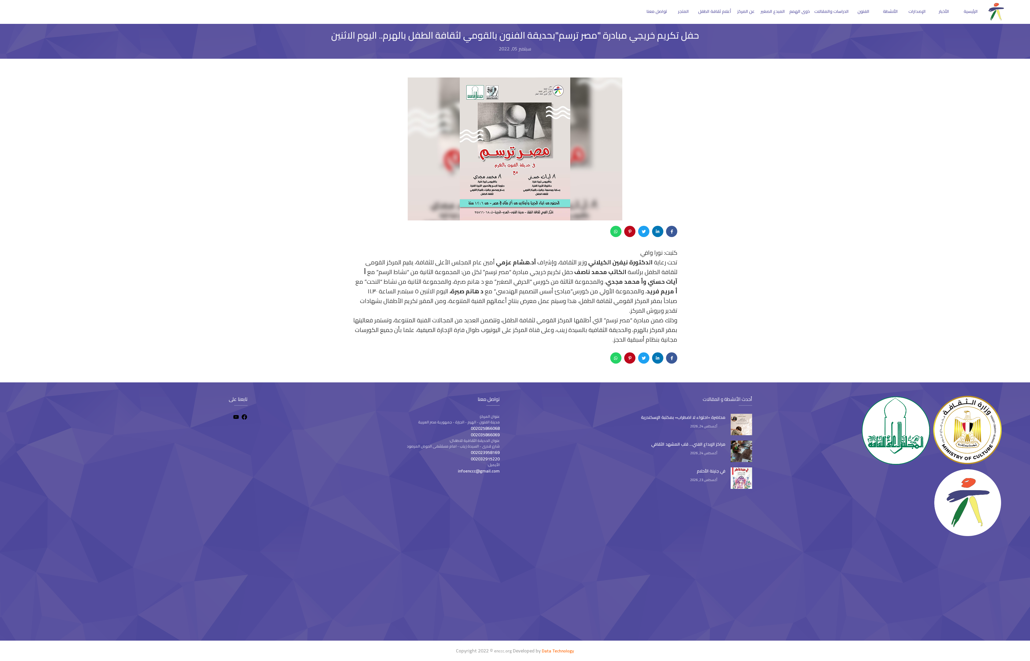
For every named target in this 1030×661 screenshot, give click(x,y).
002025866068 (485, 428)
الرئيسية (971, 11)
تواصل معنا (656, 11)
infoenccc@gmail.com (479, 471)
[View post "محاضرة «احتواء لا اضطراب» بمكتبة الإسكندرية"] (741, 424)
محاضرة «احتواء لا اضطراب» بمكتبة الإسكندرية (683, 417)
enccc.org (503, 651)
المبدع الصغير (773, 11)
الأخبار (944, 11)
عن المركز (746, 11)
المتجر (683, 11)
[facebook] (244, 418)
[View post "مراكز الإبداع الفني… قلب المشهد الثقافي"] (741, 451)
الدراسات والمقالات (831, 11)
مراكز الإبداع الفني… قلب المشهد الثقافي (688, 444)
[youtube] (236, 418)
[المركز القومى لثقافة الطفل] (996, 19)
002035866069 (485, 435)
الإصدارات (917, 11)
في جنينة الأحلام (711, 471)
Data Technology (558, 651)
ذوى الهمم (799, 11)
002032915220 (485, 459)
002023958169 (485, 452)
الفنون (863, 11)
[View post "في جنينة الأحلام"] (741, 478)
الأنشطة (890, 11)
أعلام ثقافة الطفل (714, 11)
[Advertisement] (137, 589)
